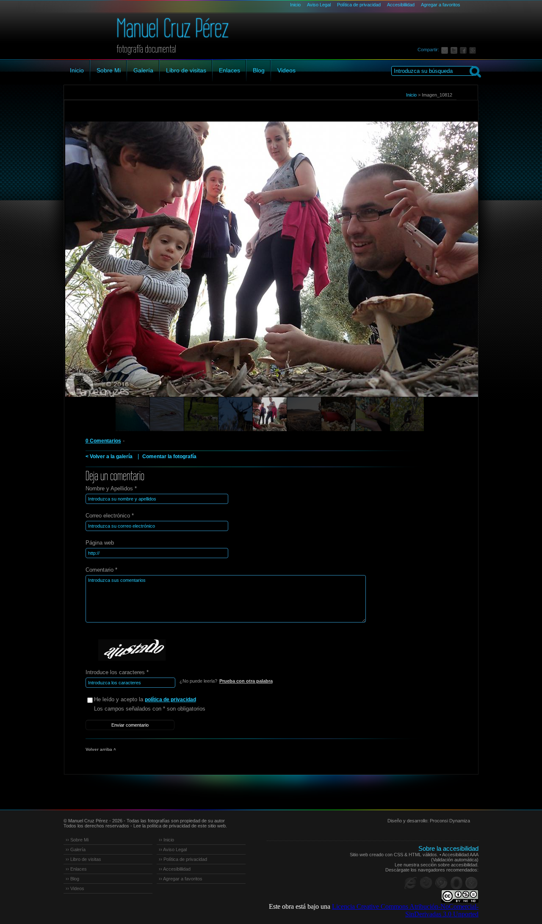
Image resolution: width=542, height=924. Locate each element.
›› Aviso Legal (173, 849)
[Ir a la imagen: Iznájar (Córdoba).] (132, 414)
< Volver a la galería (109, 456)
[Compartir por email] (446, 49)
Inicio (295, 4)
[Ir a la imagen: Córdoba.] (167, 414)
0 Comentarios (103, 440)
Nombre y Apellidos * (111, 488)
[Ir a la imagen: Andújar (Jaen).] (201, 414)
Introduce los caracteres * (117, 672)
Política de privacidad (359, 4)
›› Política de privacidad (183, 859)
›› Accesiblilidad (175, 868)
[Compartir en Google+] (473, 49)
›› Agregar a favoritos (180, 878)
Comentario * (101, 570)
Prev (86, 271)
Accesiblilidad (401, 4)
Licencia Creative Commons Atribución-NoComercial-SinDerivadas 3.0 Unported (405, 910)
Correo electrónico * (110, 515)
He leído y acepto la (145, 699)
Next (456, 271)
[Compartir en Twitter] (455, 49)
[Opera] (456, 883)
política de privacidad (170, 699)
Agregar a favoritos (440, 4)
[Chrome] (441, 883)
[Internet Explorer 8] (411, 883)
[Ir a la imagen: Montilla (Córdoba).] (270, 414)
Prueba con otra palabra (246, 680)
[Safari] (471, 883)
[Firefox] (426, 883)
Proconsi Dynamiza (450, 820)
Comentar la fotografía (169, 456)
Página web (100, 542)
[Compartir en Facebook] (464, 49)
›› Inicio (166, 839)
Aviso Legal (319, 4)
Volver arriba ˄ (101, 749)
